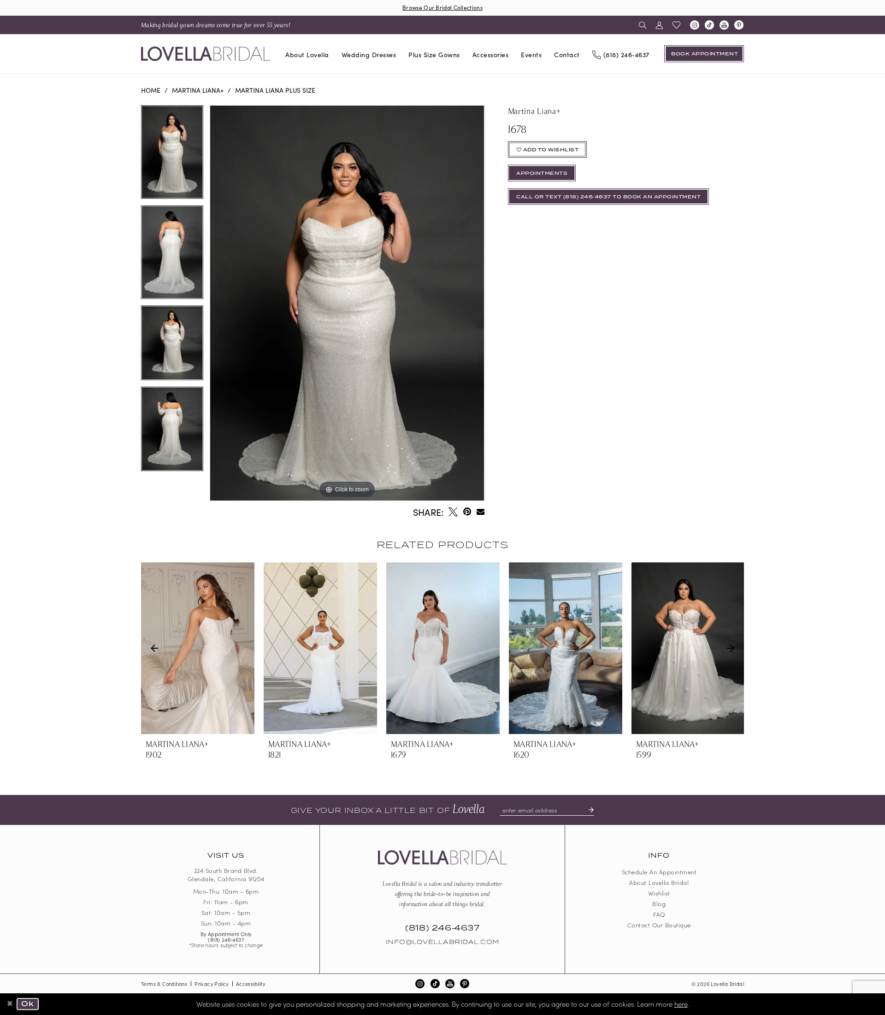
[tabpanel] (172, 155)
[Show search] (642, 25)
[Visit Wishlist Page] (676, 25)
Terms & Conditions (164, 983)
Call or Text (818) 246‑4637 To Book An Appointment (608, 197)
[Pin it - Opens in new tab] (467, 512)
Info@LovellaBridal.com (442, 942)
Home (150, 90)
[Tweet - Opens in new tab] (453, 512)
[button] (659, 25)
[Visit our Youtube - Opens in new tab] (724, 25)
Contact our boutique (659, 924)
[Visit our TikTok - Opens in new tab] (709, 25)
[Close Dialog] (10, 1004)
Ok (27, 1004)
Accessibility (250, 983)
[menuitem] (215, 25)
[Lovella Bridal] (205, 54)
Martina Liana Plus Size (275, 90)
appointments (541, 173)
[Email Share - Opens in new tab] (480, 511)
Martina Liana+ (198, 90)
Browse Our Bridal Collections (442, 7)
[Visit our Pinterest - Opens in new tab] (739, 25)
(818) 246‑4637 (226, 939)
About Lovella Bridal (659, 882)
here (681, 1004)
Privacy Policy (212, 983)
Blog (659, 903)
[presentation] (197, 648)
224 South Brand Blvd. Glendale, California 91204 (226, 874)
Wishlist (659, 893)
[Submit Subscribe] (587, 810)
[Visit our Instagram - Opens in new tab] (695, 25)
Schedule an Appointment (659, 871)
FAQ (659, 914)
